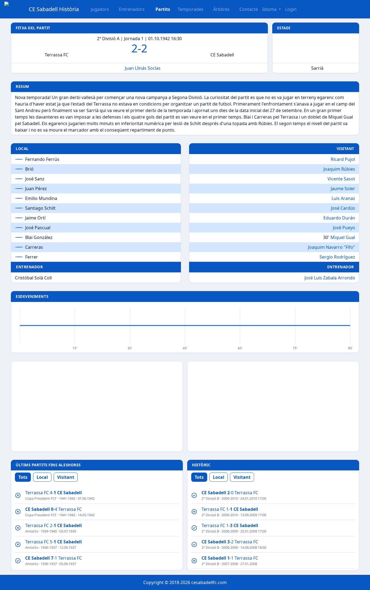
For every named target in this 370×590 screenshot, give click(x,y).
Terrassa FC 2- (53, 525)
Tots (22, 477)
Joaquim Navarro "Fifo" (331, 247)
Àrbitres (221, 9)
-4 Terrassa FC (53, 509)
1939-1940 (49, 531)
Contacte (248, 9)
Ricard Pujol (343, 159)
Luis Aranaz (343, 198)
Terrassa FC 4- (53, 493)
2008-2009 (230, 531)
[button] (159, 9)
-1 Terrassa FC (53, 558)
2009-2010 (230, 498)
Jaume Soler (343, 189)
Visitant (65, 477)
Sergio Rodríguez (337, 257)
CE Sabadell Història (54, 9)
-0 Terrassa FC (230, 493)
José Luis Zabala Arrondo (329, 278)
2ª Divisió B (210, 498)
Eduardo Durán (339, 218)
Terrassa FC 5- (53, 542)
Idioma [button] (270, 9)
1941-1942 (67, 498)
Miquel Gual (342, 237)
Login (291, 9)
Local (42, 477)
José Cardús (343, 208)
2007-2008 (230, 563)
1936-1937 (49, 547)
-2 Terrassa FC (230, 542)
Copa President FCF (41, 498)
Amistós (31, 531)
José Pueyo (344, 228)
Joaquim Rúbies (339, 169)
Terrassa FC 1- (230, 509)
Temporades (190, 9)
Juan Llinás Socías (143, 68)
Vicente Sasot (341, 179)
